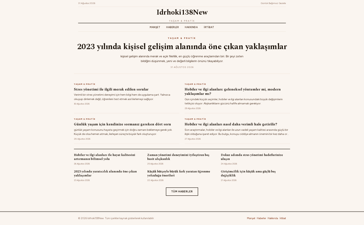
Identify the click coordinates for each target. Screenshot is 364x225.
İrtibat (209, 27)
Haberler (172, 27)
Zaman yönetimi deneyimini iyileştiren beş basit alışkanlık (178, 157)
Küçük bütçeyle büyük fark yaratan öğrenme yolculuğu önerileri (178, 173)
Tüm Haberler (182, 191)
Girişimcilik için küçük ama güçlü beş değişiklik (248, 173)
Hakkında (191, 27)
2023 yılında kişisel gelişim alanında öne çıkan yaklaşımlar (182, 47)
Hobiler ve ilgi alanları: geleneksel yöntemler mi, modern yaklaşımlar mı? (233, 92)
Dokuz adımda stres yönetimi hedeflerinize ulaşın (252, 157)
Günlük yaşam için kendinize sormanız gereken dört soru (122, 124)
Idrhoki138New (182, 12)
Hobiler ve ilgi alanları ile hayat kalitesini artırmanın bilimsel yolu (104, 157)
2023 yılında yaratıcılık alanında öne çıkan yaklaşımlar (105, 173)
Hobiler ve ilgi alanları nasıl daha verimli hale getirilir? (231, 124)
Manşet (155, 27)
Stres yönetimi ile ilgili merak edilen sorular (111, 89)
